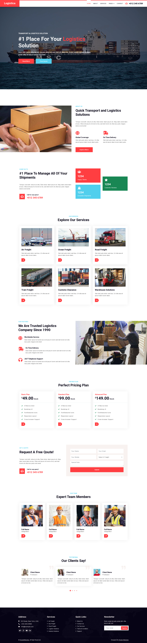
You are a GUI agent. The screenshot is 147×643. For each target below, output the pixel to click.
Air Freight (52, 621)
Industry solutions (54, 631)
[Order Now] (27, 424)
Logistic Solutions (54, 629)
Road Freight (52, 626)
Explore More (84, 150)
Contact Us (80, 624)
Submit (97, 470)
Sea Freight (52, 624)
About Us (80, 621)
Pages (111, 3)
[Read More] (27, 260)
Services (103, 3)
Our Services (81, 626)
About (95, 3)
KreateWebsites (24, 640)
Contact (120, 3)
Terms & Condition (82, 629)
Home (89, 3)
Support (79, 631)
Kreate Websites (124, 640)
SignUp (124, 628)
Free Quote (43, 61)
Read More (26, 61)
